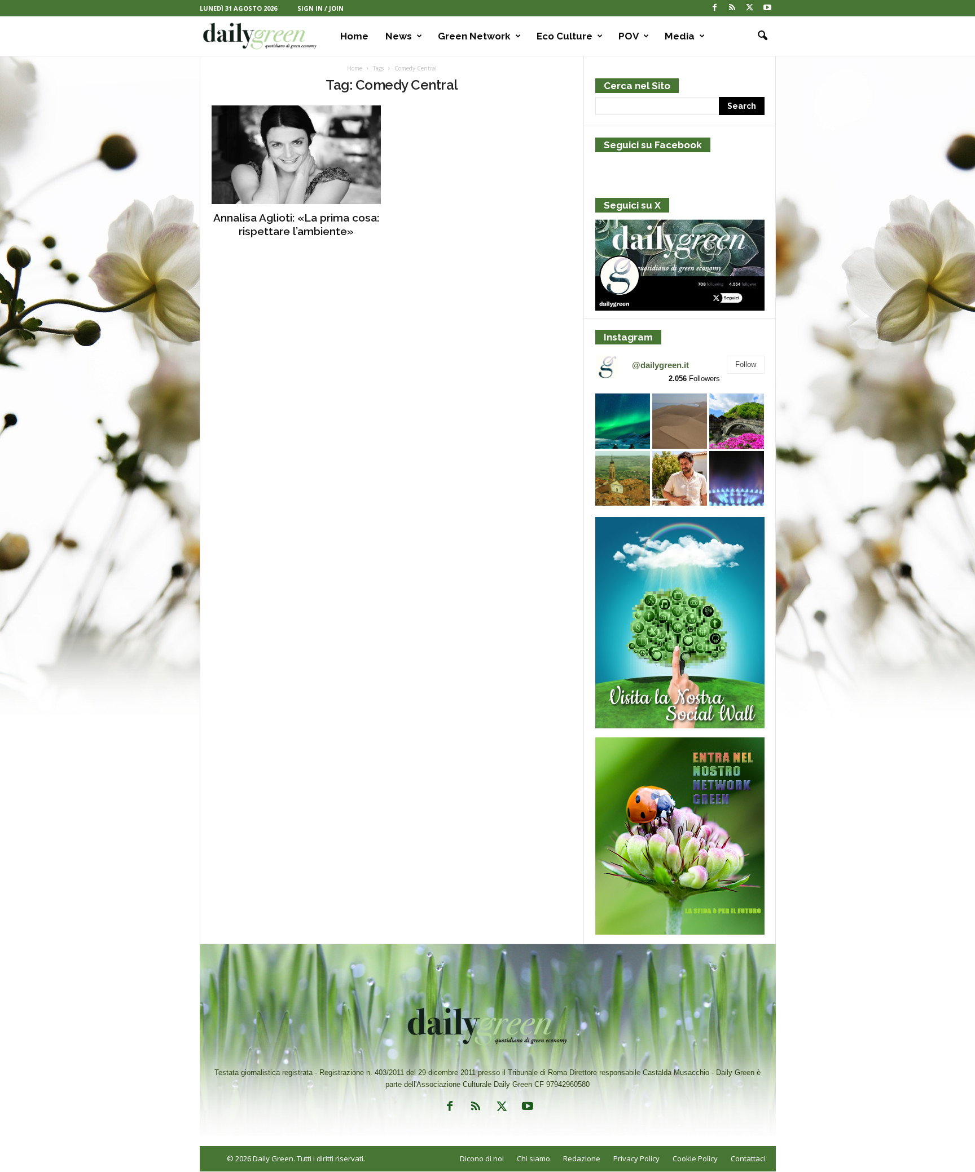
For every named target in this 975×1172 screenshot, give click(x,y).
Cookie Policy (695, 1158)
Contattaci (748, 1158)
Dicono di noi (482, 1158)
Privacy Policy (636, 1158)
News (398, 36)
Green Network (474, 36)
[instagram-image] (622, 420)
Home (354, 36)
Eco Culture (564, 36)
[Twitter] (750, 8)
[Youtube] (767, 8)
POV (628, 36)
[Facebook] (715, 8)
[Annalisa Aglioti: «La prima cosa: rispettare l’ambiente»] (296, 154)
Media (680, 36)
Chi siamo (533, 1158)
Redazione (581, 1158)
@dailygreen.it (660, 365)
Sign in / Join (320, 8)
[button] (758, 36)
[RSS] (732, 8)
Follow (745, 364)
